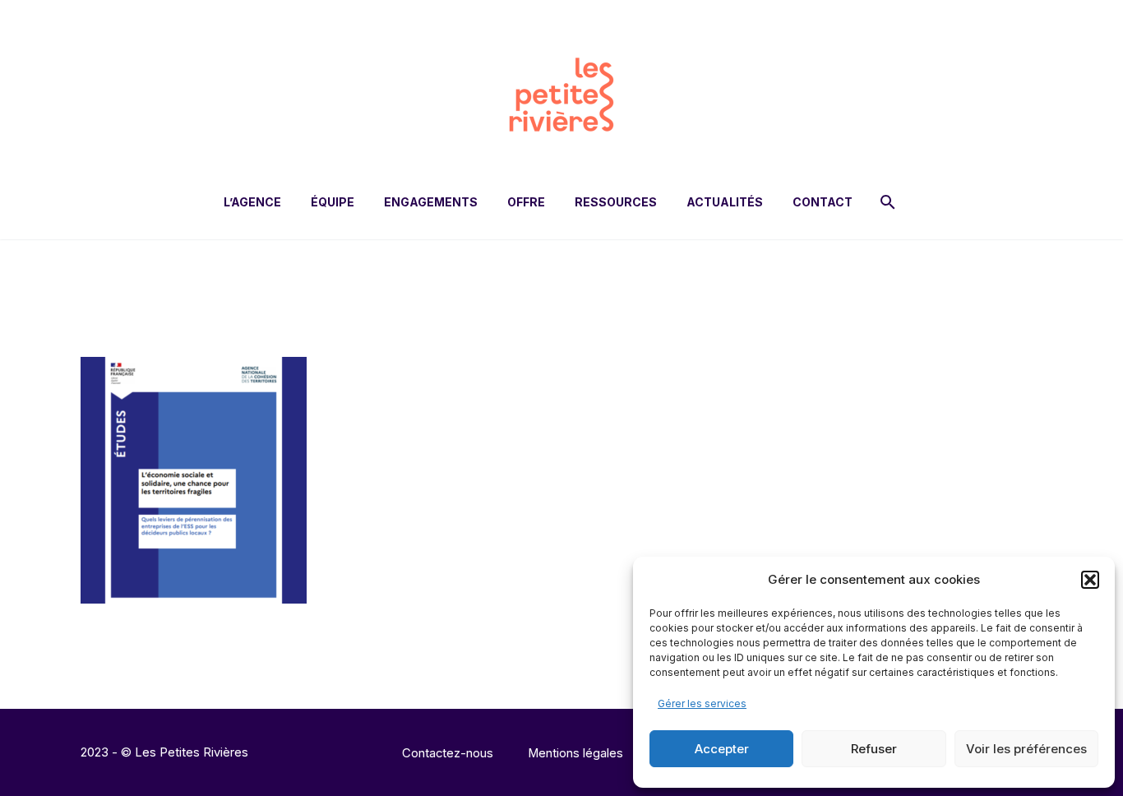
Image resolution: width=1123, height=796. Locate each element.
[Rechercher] (886, 202)
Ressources (616, 202)
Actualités (724, 202)
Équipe (332, 202)
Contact (823, 202)
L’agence (252, 202)
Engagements (431, 202)
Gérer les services (702, 703)
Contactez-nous (447, 753)
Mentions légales (575, 753)
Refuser (874, 749)
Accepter (722, 749)
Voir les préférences (1026, 749)
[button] (1090, 580)
